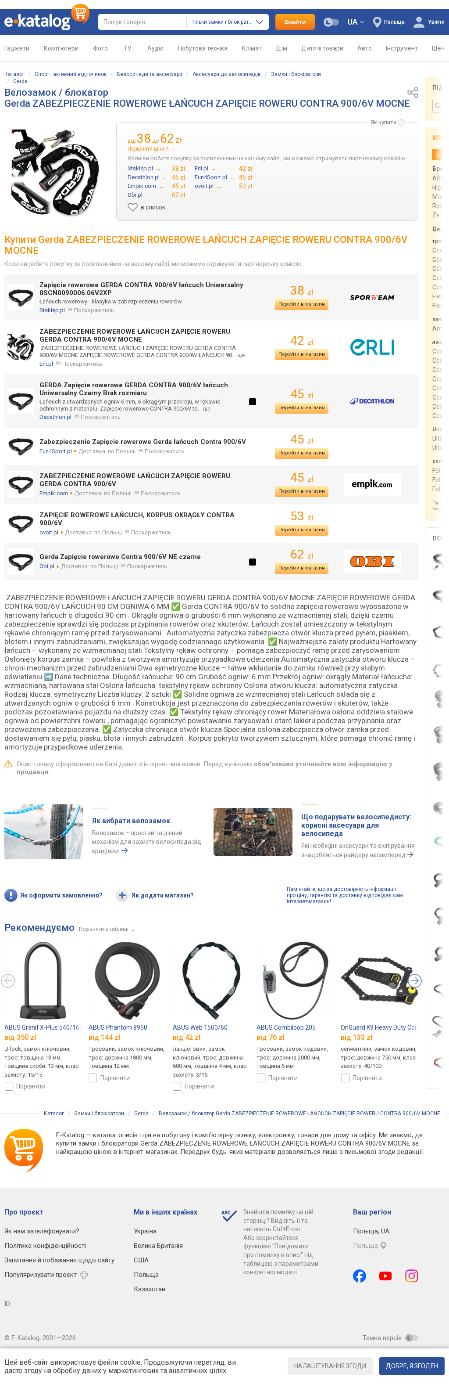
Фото (100, 48)
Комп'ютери (61, 48)
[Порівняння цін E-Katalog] (46, 22)
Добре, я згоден (412, 1366)
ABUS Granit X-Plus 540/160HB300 (52, 1027)
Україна (145, 1231)
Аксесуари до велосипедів (226, 74)
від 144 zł (105, 1038)
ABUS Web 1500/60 (200, 1027)
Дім (281, 48)
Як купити (383, 122)
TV (127, 48)
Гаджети (16, 48)
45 (301, 394)
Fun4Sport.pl (55, 451)
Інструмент (402, 48)
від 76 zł (271, 1038)
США (141, 1260)
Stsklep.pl (52, 310)
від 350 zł (20, 1038)
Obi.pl (46, 566)
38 (301, 290)
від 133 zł (357, 1038)
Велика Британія (158, 1246)
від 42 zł (187, 1038)
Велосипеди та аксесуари (149, 74)
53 (301, 516)
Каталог (14, 74)
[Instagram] (411, 1276)
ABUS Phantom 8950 (118, 1027)
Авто (364, 48)
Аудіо (155, 48)
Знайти (295, 21)
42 (301, 340)
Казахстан (149, 1289)
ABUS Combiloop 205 (286, 1027)
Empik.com (53, 493)
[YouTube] (385, 1276)
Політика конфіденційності (45, 1246)
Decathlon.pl (55, 417)
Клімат (252, 48)
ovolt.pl (48, 532)
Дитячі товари (322, 48)
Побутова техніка (203, 48)
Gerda (20, 81)
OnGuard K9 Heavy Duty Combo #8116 (394, 1027)
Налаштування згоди (330, 1366)
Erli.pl (46, 363)
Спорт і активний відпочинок (71, 74)
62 (301, 554)
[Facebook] (359, 1276)
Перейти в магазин (301, 304)
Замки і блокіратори (296, 74)
